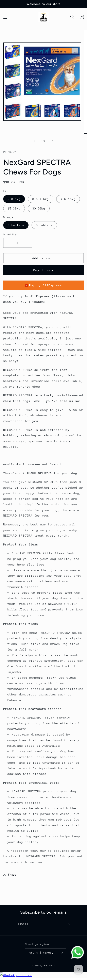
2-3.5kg (14, 199)
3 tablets (16, 225)
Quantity (10, 234)
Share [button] (12, 874)
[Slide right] (52, 141)
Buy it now (43, 270)
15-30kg (14, 208)
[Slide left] (34, 141)
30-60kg (38, 208)
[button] (5, 17)
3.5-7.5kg (40, 199)
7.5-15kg (68, 199)
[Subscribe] (68, 924)
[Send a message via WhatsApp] (77, 952)
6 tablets (44, 225)
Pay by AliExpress (45, 285)
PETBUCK (49, 965)
